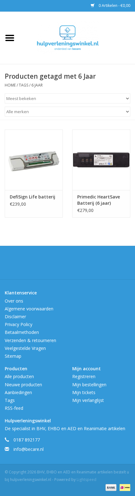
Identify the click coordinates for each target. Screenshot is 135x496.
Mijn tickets (83, 392)
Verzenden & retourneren (30, 340)
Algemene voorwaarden (29, 309)
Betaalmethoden (22, 332)
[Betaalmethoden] (110, 487)
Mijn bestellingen (89, 385)
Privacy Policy (18, 324)
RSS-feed (14, 408)
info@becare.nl (29, 449)
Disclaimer (15, 316)
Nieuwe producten (23, 385)
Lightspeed (86, 479)
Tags (23, 85)
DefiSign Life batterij (32, 197)
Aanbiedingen (18, 392)
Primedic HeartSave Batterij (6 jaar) (98, 200)
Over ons (14, 301)
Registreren (83, 376)
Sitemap (13, 356)
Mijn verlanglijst (88, 400)
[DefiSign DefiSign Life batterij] (34, 159)
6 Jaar (37, 85)
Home (10, 85)
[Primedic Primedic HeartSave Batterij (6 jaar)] (101, 159)
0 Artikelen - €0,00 (114, 5)
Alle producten (19, 376)
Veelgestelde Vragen (25, 348)
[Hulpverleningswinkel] (77, 37)
